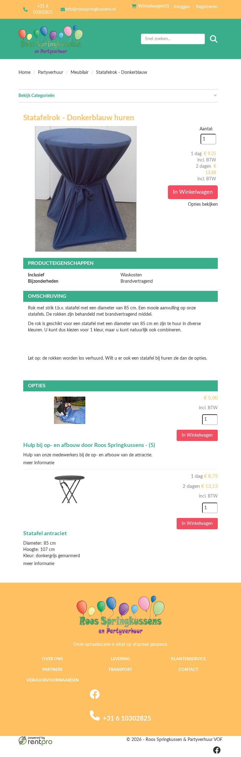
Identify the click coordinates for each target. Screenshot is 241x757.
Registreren (207, 7)
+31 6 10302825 (43, 9)
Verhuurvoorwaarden (52, 680)
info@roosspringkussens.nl (90, 9)
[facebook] (95, 698)
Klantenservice (188, 659)
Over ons (52, 659)
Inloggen (182, 7)
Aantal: (206, 129)
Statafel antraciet (45, 533)
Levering (120, 659)
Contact (188, 670)
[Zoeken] (213, 39)
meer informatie (38, 463)
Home (24, 72)
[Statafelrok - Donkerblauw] (86, 189)
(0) (153, 6)
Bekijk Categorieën (37, 96)
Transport (120, 670)
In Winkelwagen (193, 192)
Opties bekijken (203, 204)
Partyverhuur (50, 72)
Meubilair (79, 72)
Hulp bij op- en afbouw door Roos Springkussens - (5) (89, 445)
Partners (52, 670)
